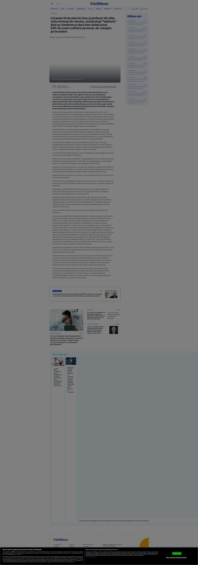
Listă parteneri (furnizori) (91, 556)
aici (78, 559)
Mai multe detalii (18, 554)
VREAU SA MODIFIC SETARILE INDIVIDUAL (176, 557)
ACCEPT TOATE (177, 553)
